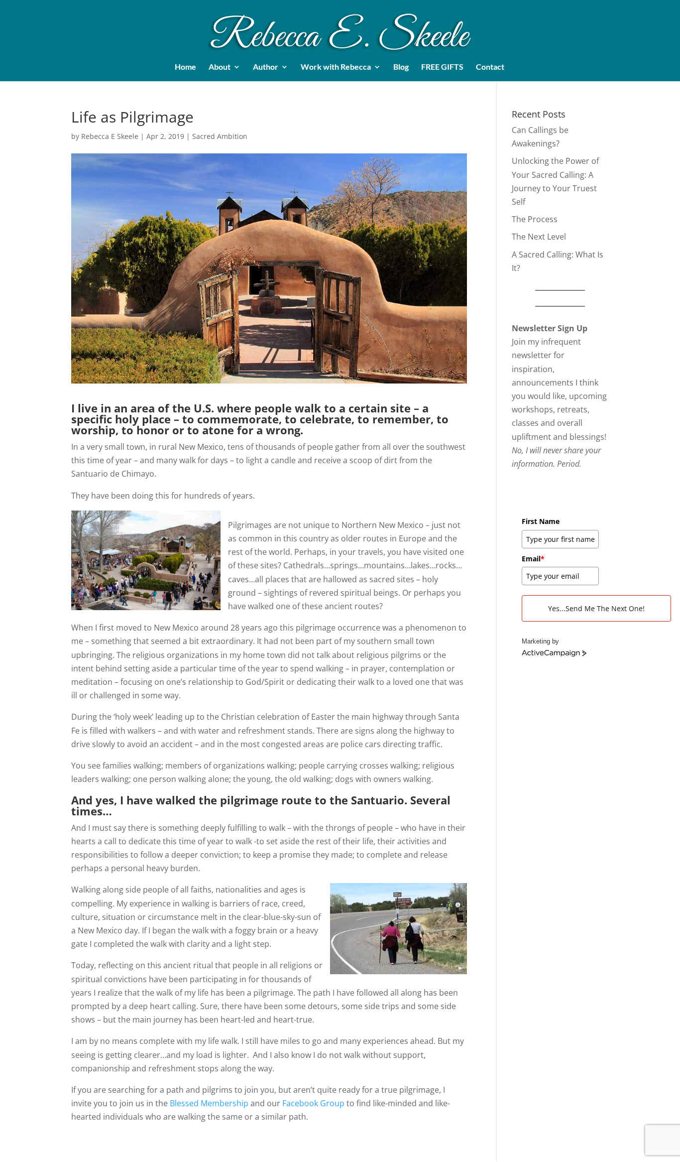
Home (185, 67)
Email (533, 558)
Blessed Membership (209, 1103)
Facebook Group (313, 1103)
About (219, 67)
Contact (490, 67)
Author (265, 67)
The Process (535, 219)
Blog (401, 67)
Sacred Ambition (219, 136)
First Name (541, 521)
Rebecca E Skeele (109, 136)
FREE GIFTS (442, 67)
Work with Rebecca (336, 67)
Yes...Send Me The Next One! (596, 608)
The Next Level (539, 236)
